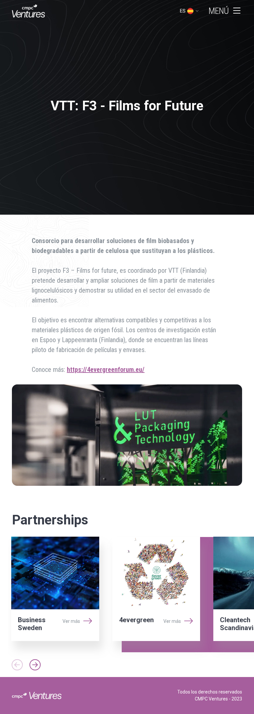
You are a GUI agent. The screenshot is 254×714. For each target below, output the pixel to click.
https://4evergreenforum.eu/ (106, 370)
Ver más (71, 621)
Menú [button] (219, 11)
